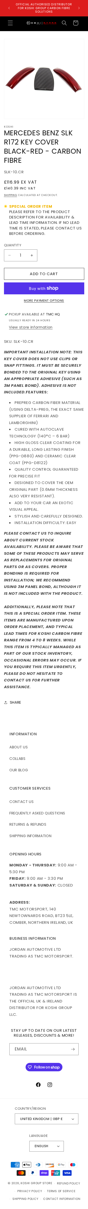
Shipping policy (25, 1199)
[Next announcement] (79, 8)
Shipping (10, 195)
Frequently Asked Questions (37, 813)
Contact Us (21, 801)
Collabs (17, 758)
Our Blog (18, 770)
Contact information (61, 1199)
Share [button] (15, 702)
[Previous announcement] (9, 8)
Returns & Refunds (27, 824)
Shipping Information (30, 835)
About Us (18, 747)
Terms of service (61, 1191)
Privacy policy (29, 1191)
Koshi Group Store (36, 1183)
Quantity (13, 245)
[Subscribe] (72, 1049)
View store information (31, 327)
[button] (10, 23)
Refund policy (68, 1183)
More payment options (44, 300)
